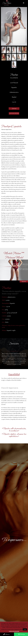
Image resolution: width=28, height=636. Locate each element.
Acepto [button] (25, 629)
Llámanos (7, 634)
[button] (24, 3)
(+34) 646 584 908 (14, 113)
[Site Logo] (6, 2)
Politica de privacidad (14, 631)
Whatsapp (22, 634)
